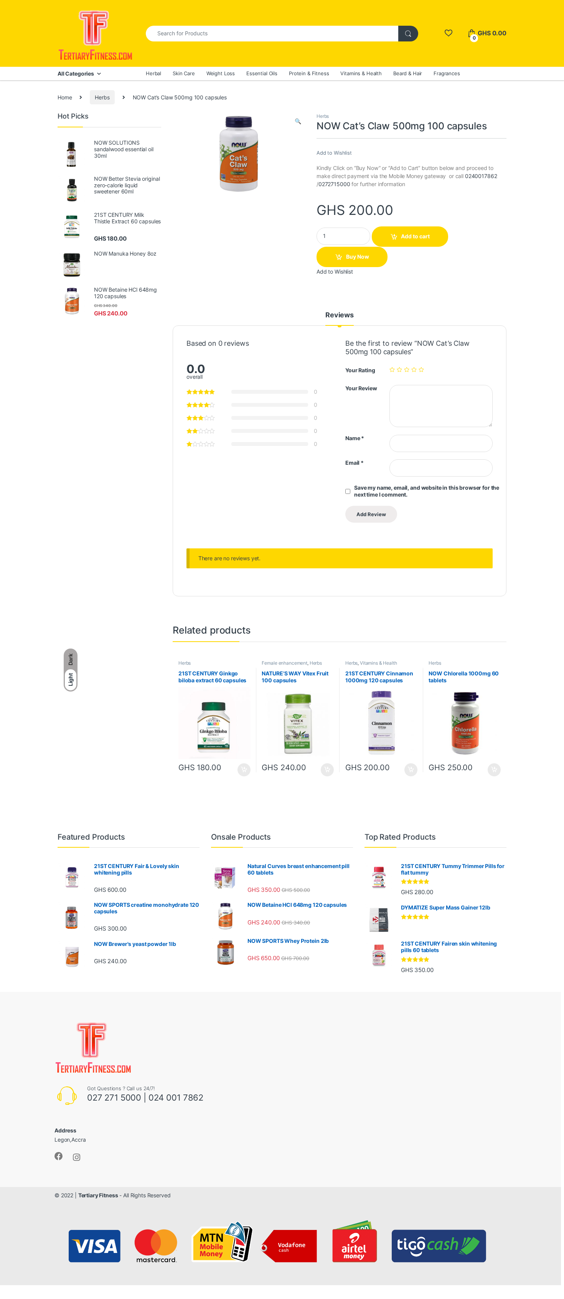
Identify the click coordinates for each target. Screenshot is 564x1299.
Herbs (102, 97)
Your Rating (360, 370)
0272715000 (334, 184)
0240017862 (481, 176)
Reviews (339, 315)
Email (354, 462)
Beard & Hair (407, 73)
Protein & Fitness (309, 73)
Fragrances (447, 73)
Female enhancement (284, 663)
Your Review (361, 388)
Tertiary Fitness (98, 1195)
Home (65, 97)
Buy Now (357, 256)
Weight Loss (220, 73)
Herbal (153, 73)
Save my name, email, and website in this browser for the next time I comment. (426, 491)
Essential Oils (261, 73)
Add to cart (415, 236)
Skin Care (184, 73)
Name (354, 438)
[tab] (339, 318)
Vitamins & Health (361, 73)
